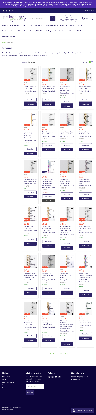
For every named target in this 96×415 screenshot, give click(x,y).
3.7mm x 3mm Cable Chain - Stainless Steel (65, 88)
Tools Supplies (60, 31)
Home (4, 25)
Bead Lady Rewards (8, 36)
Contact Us (5, 385)
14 (61, 354)
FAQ (3, 387)
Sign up (30, 393)
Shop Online (6, 377)
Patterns (71, 31)
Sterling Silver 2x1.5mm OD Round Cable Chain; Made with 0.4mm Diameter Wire (66, 324)
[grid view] (89, 62)
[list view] (92, 62)
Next (66, 354)
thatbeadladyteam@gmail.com (68, 19)
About (4, 379)
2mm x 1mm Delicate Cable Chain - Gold (65, 181)
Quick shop (30, 100)
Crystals (79, 25)
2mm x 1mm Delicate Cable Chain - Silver (28, 323)
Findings (49, 31)
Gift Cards (80, 31)
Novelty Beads (51, 25)
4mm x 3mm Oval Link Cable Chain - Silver (85, 228)
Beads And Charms (66, 25)
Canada (88, 10)
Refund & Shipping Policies (79, 377)
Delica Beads (26, 25)
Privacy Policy (75, 379)
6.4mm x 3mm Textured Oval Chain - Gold (46, 228)
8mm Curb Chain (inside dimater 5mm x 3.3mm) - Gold (30, 275)
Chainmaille (22, 31)
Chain (12, 31)
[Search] (52, 18)
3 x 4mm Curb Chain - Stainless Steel (47, 275)
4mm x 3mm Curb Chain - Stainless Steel (84, 181)
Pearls (4, 31)
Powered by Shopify (7, 409)
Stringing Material (36, 31)
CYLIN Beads (14, 25)
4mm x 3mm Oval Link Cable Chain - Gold (66, 275)
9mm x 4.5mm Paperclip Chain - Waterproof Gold (47, 323)
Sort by (24, 62)
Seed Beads (39, 25)
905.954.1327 (68, 17)
